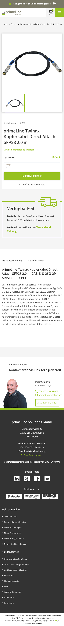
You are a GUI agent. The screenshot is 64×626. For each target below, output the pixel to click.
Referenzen (9, 575)
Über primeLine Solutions (15, 559)
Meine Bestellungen (13, 527)
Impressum (9, 603)
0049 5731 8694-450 (36, 443)
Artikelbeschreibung (12, 260)
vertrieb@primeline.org (50, 394)
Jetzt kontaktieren (47, 402)
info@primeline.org (36, 451)
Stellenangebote (11, 581)
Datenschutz (9, 597)
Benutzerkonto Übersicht (15, 522)
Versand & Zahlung (12, 592)
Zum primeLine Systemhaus (16, 564)
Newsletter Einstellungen (15, 544)
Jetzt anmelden (11, 516)
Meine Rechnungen (12, 533)
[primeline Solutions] (11, 12)
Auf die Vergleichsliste (34, 184)
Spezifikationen (36, 260)
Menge (8, 164)
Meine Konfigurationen (14, 538)
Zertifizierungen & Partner (15, 570)
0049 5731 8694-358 (48, 391)
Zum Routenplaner (33, 455)
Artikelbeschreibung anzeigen (19, 149)
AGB (6, 586)
